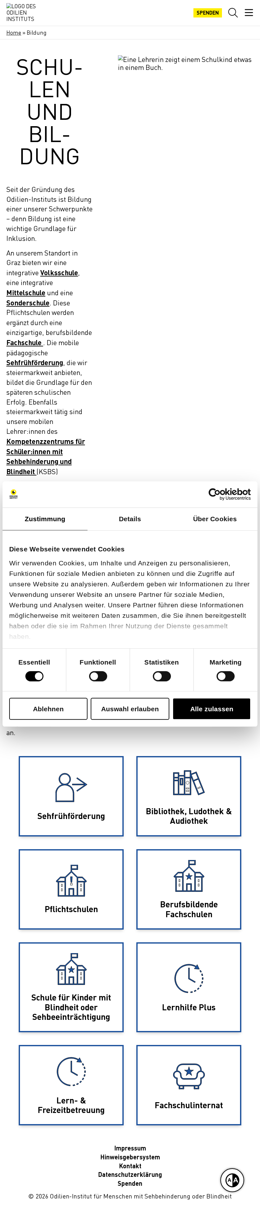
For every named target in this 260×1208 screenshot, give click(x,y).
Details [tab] (130, 518)
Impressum (130, 1148)
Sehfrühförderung (34, 362)
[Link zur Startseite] (22, 13)
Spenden (208, 13)
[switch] (98, 676)
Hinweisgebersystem (130, 1157)
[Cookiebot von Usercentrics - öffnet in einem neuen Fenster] (223, 494)
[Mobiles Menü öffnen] (249, 12)
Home (13, 32)
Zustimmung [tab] (45, 518)
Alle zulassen (211, 709)
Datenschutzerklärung (130, 1174)
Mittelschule (25, 292)
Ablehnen (48, 709)
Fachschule (24, 342)
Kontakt (130, 1166)
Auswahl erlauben (130, 709)
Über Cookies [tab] (215, 518)
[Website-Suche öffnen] (233, 12)
